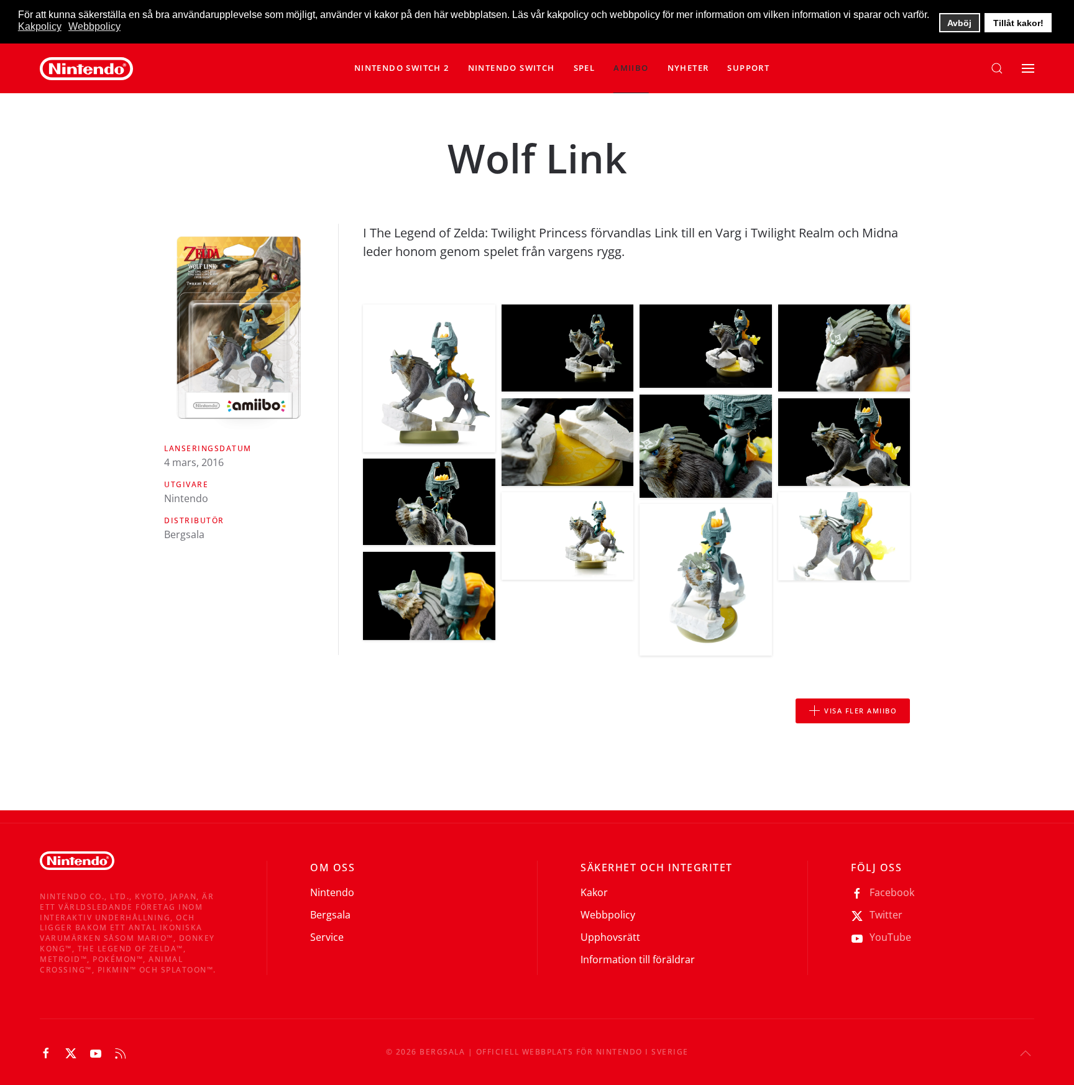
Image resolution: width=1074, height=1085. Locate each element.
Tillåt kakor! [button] (1018, 23)
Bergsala (330, 915)
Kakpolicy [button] (40, 26)
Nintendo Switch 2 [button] (401, 67)
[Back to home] (86, 68)
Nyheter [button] (688, 67)
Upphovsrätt (610, 937)
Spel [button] (584, 67)
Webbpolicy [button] (94, 26)
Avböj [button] (959, 23)
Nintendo (332, 892)
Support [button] (748, 67)
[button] (511, 68)
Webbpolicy (608, 915)
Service (327, 937)
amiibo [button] (630, 67)
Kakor (594, 892)
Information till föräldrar (638, 959)
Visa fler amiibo (860, 710)
